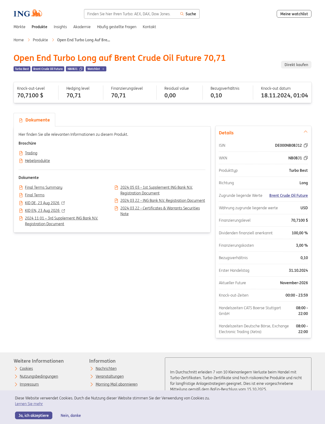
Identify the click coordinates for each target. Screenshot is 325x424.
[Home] (28, 13)
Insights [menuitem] (60, 26)
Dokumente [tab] (36, 120)
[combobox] (130, 13)
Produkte (41, 39)
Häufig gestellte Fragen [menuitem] (116, 26)
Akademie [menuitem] (82, 26)
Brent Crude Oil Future (289, 195)
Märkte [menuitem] (19, 26)
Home (19, 39)
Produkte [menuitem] (39, 26)
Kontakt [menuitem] (149, 26)
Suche (191, 13)
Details (226, 133)
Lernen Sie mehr (29, 403)
